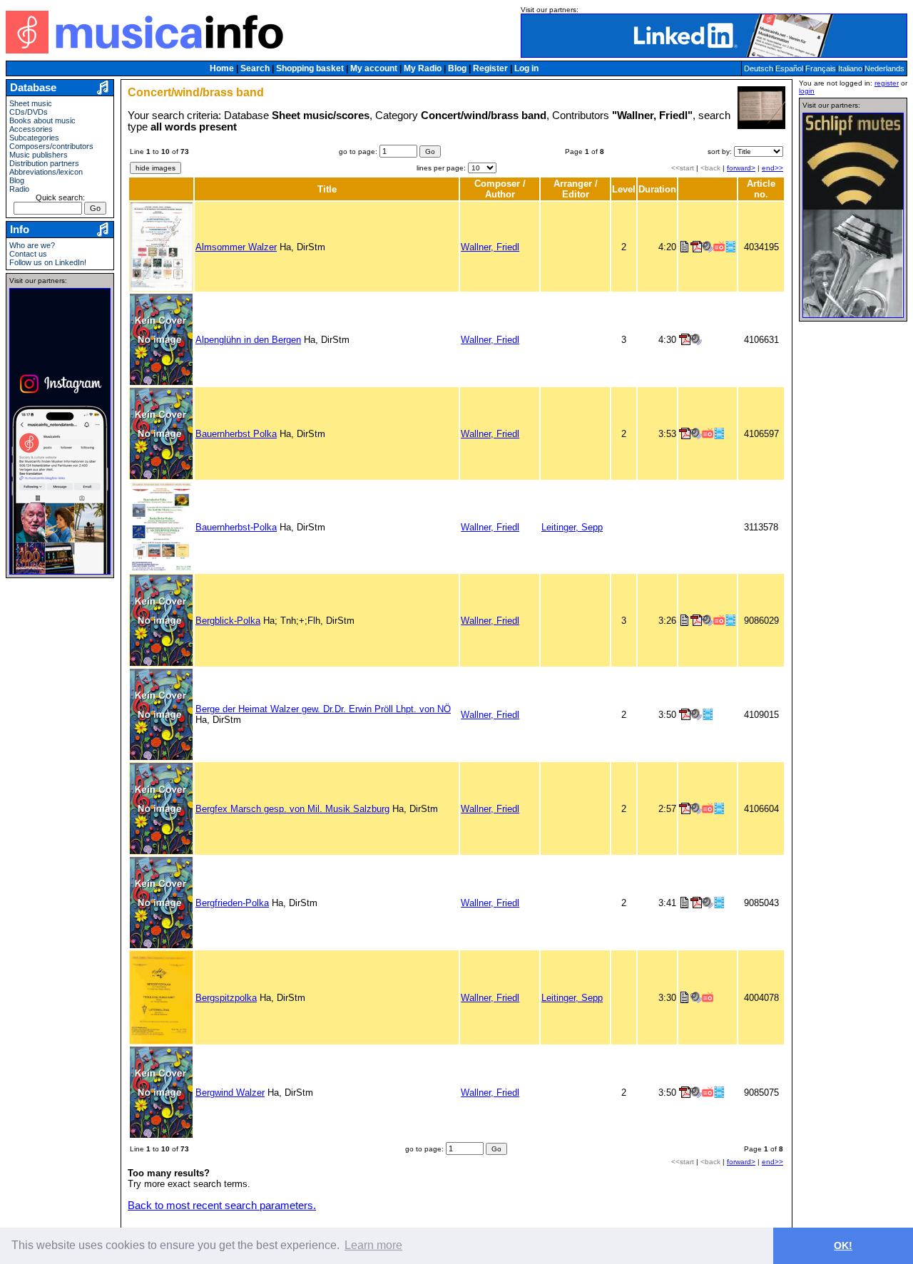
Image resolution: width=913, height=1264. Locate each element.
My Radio (423, 68)
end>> (772, 168)
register (886, 83)
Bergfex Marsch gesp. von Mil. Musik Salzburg (292, 808)
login (807, 91)
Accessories (31, 129)
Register (490, 68)
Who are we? (32, 245)
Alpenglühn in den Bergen (248, 339)
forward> (741, 168)
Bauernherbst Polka (236, 433)
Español (789, 68)
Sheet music (30, 103)
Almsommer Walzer (236, 247)
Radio (19, 189)
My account (373, 68)
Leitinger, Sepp (572, 527)
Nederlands (884, 68)
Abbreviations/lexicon (46, 172)
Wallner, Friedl (490, 247)
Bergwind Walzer (230, 1092)
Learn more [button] (373, 1245)
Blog (457, 68)
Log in (526, 68)
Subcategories (34, 137)
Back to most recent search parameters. (222, 1205)
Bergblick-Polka (227, 620)
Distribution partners (44, 163)
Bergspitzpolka (226, 997)
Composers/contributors (51, 146)
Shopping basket (310, 68)
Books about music (42, 120)
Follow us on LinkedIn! (47, 262)
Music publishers (38, 154)
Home (222, 68)
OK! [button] (843, 1245)
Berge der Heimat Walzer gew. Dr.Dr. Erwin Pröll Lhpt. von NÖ (323, 709)
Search (255, 68)
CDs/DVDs (28, 112)
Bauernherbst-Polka (236, 527)
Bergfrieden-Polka (232, 903)
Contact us (28, 254)
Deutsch (758, 68)
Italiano (850, 68)
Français (820, 68)
